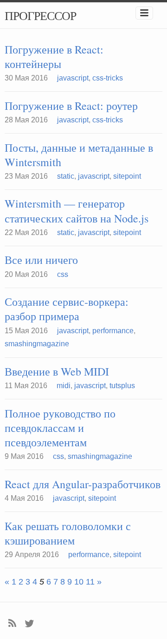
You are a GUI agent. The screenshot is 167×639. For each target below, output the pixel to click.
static (65, 176)
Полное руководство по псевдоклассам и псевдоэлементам (60, 428)
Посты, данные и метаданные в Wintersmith (79, 155)
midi (64, 386)
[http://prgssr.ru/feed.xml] (12, 622)
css (62, 274)
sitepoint (127, 176)
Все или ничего (41, 260)
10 (79, 581)
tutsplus (122, 386)
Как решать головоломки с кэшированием (68, 533)
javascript (73, 78)
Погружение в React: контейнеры (54, 56)
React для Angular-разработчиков (83, 484)
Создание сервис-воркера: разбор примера (66, 309)
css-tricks (107, 78)
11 (90, 581)
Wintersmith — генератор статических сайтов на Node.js (76, 210)
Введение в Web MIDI (57, 371)
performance (113, 331)
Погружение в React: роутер (71, 106)
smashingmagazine (37, 344)
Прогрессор (40, 15)
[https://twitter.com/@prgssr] (29, 622)
